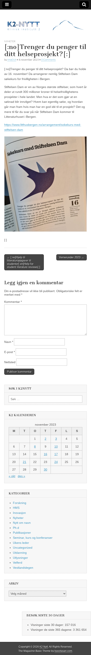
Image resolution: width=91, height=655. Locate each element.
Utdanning (20, 552)
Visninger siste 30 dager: (48, 625)
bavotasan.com (63, 651)
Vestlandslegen (23, 567)
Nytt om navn (22, 522)
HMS (16, 507)
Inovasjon (19, 512)
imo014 (11, 59)
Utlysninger (20, 557)
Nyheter (9, 41)
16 (45, 454)
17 (56, 454)
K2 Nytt (44, 646)
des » (21, 476)
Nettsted (9, 362)
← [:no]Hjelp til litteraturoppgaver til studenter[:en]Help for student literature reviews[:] (23, 262)
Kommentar (13, 301)
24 (56, 462)
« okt (12, 476)
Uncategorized (22, 547)
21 (24, 462)
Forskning (19, 503)
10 (56, 446)
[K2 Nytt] (45, 21)
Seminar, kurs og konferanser (32, 537)
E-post (9, 352)
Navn (8, 342)
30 (45, 469)
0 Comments (48, 59)
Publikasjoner (22, 532)
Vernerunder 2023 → (71, 257)
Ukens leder (21, 542)
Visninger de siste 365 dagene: (52, 629)
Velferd (17, 562)
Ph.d (16, 527)
